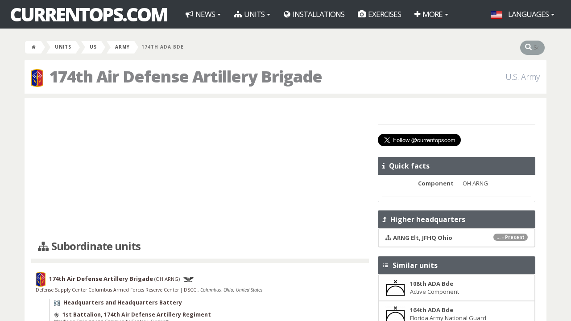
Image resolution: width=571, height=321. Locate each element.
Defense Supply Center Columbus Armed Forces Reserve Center (108, 290)
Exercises (384, 14)
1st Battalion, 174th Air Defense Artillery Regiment (136, 314)
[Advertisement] (200, 169)
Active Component (434, 288)
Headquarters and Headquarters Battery (122, 302)
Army (122, 47)
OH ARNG (167, 279)
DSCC (191, 290)
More (432, 14)
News (205, 14)
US (93, 47)
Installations (317, 14)
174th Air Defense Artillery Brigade (101, 279)
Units (254, 14)
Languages (528, 14)
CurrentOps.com (88, 14)
